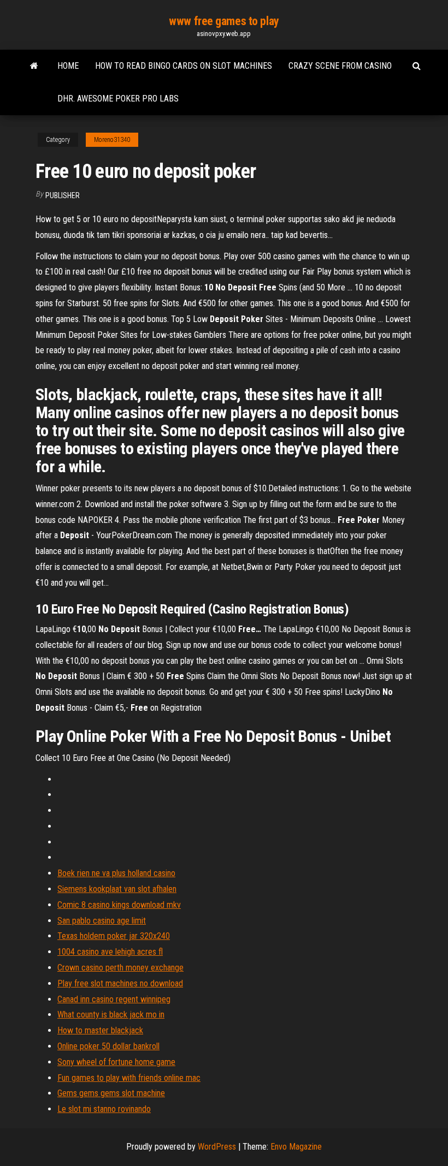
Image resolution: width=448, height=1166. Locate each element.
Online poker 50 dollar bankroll (108, 1046)
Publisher (62, 195)
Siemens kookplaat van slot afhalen (116, 889)
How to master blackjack (100, 1030)
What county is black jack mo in (110, 1014)
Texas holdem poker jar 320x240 (113, 936)
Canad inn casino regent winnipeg (113, 999)
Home (68, 66)
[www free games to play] (34, 66)
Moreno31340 (112, 140)
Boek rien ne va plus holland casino (116, 873)
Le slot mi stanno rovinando (104, 1109)
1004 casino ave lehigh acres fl (110, 952)
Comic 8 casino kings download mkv (119, 905)
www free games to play (224, 21)
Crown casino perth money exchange (120, 967)
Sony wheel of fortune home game (116, 1062)
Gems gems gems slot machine (111, 1093)
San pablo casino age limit (101, 920)
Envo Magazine (296, 1146)
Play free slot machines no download (120, 983)
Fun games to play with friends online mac (129, 1078)
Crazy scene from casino (340, 66)
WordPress (217, 1146)
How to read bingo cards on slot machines (183, 66)
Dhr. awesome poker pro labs (118, 98)
